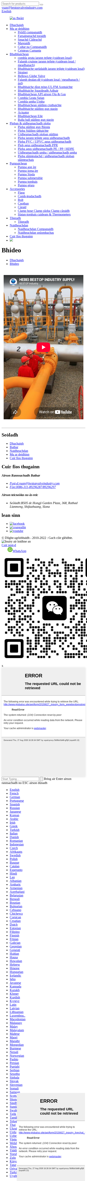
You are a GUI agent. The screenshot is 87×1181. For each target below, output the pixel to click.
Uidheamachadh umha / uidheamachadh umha (47, 152)
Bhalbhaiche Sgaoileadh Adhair (38, 90)
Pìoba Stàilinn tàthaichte (33, 130)
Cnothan (23, 203)
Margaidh (24, 43)
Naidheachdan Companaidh (35, 229)
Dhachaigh (17, 25)
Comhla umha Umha (31, 101)
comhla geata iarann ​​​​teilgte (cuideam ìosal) (45, 57)
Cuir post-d (9, 545)
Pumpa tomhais (27, 181)
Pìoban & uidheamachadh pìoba (30, 123)
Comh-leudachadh (29, 196)
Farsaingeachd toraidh (32, 36)
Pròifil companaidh (30, 32)
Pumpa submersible (30, 178)
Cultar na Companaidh (32, 47)
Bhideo (14, 264)
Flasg (21, 192)
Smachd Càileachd (30, 39)
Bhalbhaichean (19, 54)
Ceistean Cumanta (29, 50)
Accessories (17, 189)
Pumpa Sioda (26, 174)
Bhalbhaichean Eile (30, 116)
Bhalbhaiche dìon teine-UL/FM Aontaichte (45, 87)
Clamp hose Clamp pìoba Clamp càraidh (44, 210)
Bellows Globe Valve (31, 76)
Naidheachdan (19, 225)
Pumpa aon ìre (27, 167)
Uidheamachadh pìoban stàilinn (38, 134)
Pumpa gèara (26, 185)
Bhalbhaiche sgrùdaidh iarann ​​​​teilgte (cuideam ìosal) (51, 68)
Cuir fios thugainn (21, 236)
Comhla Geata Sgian (31, 98)
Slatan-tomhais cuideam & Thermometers (44, 214)
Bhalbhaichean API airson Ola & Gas (42, 94)
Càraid (22, 207)
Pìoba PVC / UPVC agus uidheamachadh (44, 141)
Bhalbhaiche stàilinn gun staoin (38, 108)
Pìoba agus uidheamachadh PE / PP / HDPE (46, 149)
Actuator (23, 112)
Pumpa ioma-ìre (28, 170)
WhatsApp (19, 551)
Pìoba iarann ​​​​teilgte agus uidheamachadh (44, 138)
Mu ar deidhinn (19, 28)
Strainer (23, 72)
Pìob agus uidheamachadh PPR (38, 145)
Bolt (20, 200)
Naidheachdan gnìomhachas (36, 232)
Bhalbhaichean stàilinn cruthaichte (40, 105)
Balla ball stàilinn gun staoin (36, 119)
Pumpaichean (18, 163)
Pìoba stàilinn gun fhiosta (34, 127)
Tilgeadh (15, 218)
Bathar (14, 447)
